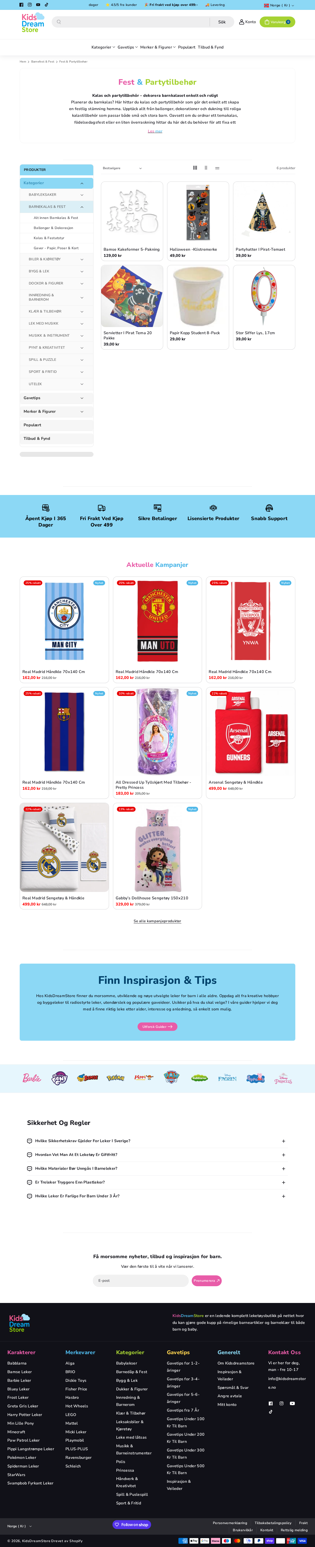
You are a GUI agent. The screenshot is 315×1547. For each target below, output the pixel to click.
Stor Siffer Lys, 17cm (255, 333)
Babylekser (126, 1363)
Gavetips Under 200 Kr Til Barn (186, 1438)
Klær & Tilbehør (131, 1413)
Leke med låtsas (131, 1437)
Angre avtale (230, 1396)
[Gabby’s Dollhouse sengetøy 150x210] (157, 847)
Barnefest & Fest (43, 62)
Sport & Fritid (128, 1503)
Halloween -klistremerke (193, 249)
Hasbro (72, 1397)
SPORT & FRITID (43, 372)
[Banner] (32, 1079)
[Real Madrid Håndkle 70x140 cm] (64, 621)
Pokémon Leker (21, 1457)
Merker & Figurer (40, 411)
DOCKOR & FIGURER (46, 283)
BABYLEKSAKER (42, 194)
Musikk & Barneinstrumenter (134, 1449)
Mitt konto (227, 1404)
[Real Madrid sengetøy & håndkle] (64, 847)
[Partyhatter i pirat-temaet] (264, 213)
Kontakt (266, 1530)
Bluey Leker (18, 1389)
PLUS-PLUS (76, 1449)
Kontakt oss (284, 1352)
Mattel (71, 1423)
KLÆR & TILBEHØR (45, 311)
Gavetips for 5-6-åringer (183, 1398)
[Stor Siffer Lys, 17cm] (264, 296)
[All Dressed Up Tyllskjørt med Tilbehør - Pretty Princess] (157, 731)
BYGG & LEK (39, 271)
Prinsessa (125, 1470)
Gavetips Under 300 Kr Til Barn (186, 1454)
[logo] (19, 1323)
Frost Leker (18, 1397)
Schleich (73, 1466)
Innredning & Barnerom (128, 1401)
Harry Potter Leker (24, 1414)
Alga (70, 1363)
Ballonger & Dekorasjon (53, 228)
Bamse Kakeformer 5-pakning (132, 249)
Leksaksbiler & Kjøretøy (129, 1425)
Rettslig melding (294, 1530)
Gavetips (32, 398)
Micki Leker (75, 1432)
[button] (277, 21)
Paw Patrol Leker (23, 1440)
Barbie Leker (19, 1380)
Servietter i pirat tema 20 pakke (128, 336)
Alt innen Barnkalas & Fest (56, 217)
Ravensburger (78, 1457)
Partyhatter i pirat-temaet (260, 249)
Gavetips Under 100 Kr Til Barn (186, 1422)
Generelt (229, 1352)
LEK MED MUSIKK (43, 323)
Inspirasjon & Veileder (179, 1485)
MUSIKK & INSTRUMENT (49, 335)
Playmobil (74, 1440)
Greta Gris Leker (22, 1406)
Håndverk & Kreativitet (127, 1482)
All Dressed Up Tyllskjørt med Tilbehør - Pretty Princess (153, 785)
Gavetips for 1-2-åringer (183, 1367)
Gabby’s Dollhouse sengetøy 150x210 (152, 898)
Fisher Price (76, 1389)
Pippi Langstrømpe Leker (30, 1449)
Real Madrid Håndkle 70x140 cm (53, 671)
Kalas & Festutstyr (49, 238)
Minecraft (16, 1432)
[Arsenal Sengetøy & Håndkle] (250, 731)
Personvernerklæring (230, 1523)
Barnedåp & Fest (131, 1372)
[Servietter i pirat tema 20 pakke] (132, 296)
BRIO (70, 1372)
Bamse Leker (19, 1372)
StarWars (16, 1475)
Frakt (303, 1523)
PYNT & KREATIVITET (47, 348)
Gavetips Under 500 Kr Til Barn (186, 1469)
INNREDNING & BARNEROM (41, 297)
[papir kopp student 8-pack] (198, 296)
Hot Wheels (76, 1406)
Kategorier (34, 183)
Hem (23, 62)
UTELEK (35, 384)
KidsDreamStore (36, 1541)
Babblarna (17, 1363)
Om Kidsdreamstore (236, 1363)
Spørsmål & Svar (233, 1387)
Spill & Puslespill (132, 1494)
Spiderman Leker (23, 1466)
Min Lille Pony (20, 1423)
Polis (121, 1462)
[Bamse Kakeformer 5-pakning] (132, 213)
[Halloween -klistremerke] (198, 213)
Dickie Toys (75, 1380)
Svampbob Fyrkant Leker (30, 1483)
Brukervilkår (243, 1530)
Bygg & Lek (127, 1380)
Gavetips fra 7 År (183, 1410)
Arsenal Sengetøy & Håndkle (236, 782)
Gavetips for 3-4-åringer (183, 1382)
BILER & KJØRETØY (45, 259)
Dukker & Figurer (132, 1389)
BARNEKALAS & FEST (47, 206)
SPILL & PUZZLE (42, 360)
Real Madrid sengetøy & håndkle (53, 898)
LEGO (70, 1414)
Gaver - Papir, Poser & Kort (56, 248)
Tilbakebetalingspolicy (273, 1523)
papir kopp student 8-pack (195, 333)
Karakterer (21, 1352)
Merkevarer (80, 1352)
